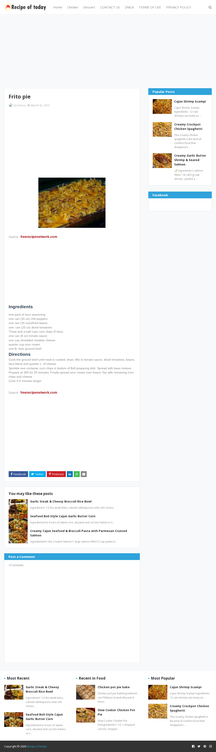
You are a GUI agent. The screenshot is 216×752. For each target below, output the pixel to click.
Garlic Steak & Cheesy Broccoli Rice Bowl (61, 501)
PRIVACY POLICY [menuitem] (178, 7)
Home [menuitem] (57, 7)
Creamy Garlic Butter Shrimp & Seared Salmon (190, 159)
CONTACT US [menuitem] (110, 7)
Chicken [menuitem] (72, 7)
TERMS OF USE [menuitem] (150, 7)
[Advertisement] (108, 51)
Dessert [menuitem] (89, 7)
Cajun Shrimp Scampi (190, 101)
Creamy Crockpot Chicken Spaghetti (188, 126)
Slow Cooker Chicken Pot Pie (116, 712)
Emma (21, 105)
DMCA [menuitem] (129, 7)
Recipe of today (37, 746)
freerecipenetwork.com (38, 236)
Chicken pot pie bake (114, 687)
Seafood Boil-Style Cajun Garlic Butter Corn (62, 516)
